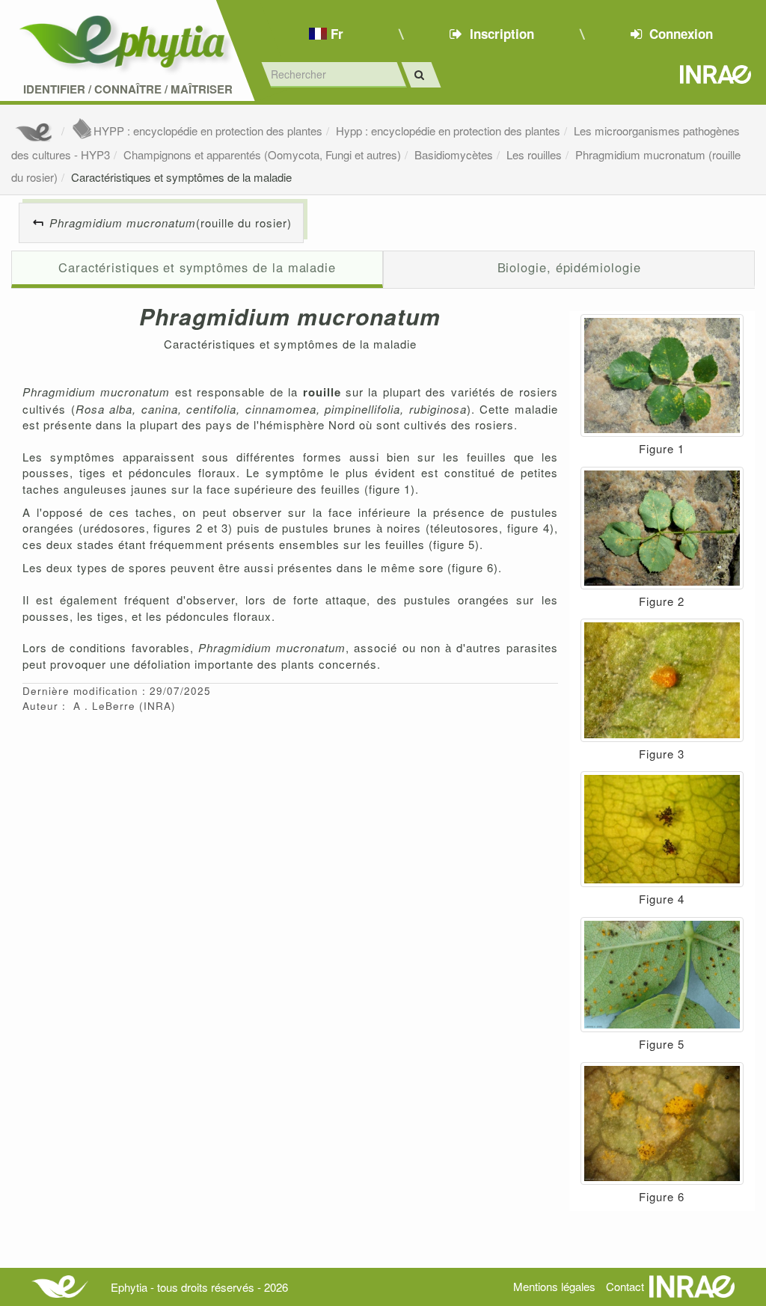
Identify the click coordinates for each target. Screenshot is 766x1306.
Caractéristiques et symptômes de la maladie (181, 177)
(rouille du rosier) (170, 222)
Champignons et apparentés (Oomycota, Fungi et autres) (262, 154)
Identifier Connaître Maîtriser (128, 89)
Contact (625, 1286)
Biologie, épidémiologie (569, 267)
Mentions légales (554, 1286)
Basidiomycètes (453, 154)
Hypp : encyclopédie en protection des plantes (448, 130)
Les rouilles (534, 154)
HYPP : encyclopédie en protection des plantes (208, 130)
